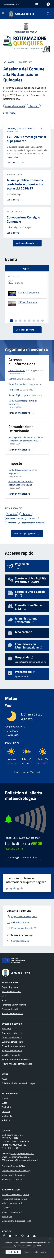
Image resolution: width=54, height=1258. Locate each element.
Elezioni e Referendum (12, 1013)
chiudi (15, 1252)
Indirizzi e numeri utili (12, 1203)
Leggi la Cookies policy (35, 1252)
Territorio (6, 1111)
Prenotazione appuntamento (16, 1170)
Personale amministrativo (14, 1004)
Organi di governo (10, 987)
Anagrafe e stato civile (12, 1033)
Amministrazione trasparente (17, 1194)
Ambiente (6, 1028)
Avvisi (11, 62)
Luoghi (5, 1102)
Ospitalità (6, 1107)
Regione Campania (11, 4)
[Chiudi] (50, 1239)
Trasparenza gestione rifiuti (14, 1198)
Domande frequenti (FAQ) (13, 1166)
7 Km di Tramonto (27, 302)
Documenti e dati (10, 1009)
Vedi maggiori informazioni (21, 857)
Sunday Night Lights (28, 292)
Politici (5, 1000)
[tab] (11, 320)
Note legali (7, 1216)
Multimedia (7, 1116)
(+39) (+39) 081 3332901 (22, 1153)
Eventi (5, 1098)
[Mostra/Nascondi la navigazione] (3, 13)
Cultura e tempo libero (12, 1041)
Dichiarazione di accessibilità (16, 1220)
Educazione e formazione (13, 1046)
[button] (48, 13)
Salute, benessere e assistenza (16, 1059)
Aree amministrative (11, 991)
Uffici (4, 996)
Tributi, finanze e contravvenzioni (17, 1063)
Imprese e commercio (12, 1050)
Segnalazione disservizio (13, 1175)
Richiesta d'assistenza (12, 1179)
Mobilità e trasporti (11, 1055)
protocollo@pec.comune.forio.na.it (22, 1160)
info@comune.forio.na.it (19, 1156)
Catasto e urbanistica (12, 1037)
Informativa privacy (11, 1212)
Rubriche (6, 1120)
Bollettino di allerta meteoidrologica (18, 1083)
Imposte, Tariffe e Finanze (21, 128)
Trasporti (6, 1207)
